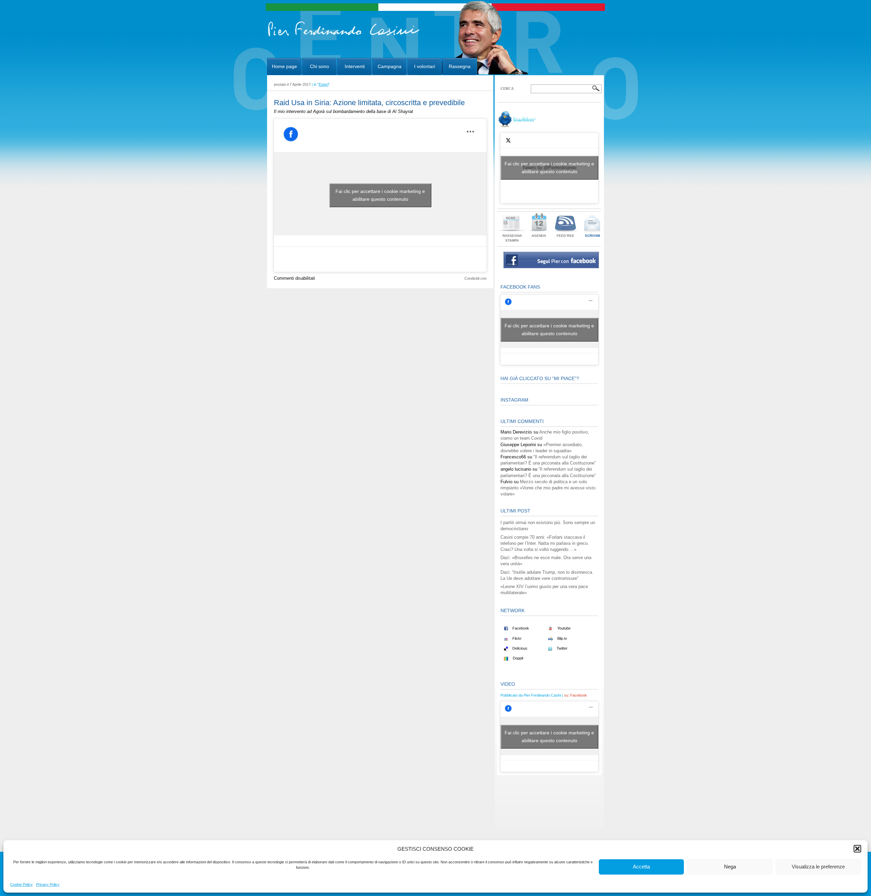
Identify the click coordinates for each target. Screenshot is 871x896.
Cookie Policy (21, 884)
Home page (284, 66)
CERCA (507, 88)
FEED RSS (565, 236)
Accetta (641, 866)
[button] (857, 848)
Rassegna (460, 66)
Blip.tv (561, 638)
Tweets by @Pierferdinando (549, 167)
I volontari (424, 66)
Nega (730, 866)
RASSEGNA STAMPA (512, 238)
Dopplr (518, 658)
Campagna (389, 66)
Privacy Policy (48, 884)
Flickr (516, 638)
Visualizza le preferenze (818, 866)
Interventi (355, 66)
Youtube (563, 628)
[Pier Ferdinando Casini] (344, 37)
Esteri (323, 84)
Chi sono (319, 66)
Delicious (519, 648)
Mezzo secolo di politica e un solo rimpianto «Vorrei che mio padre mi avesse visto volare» (547, 487)
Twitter (562, 648)
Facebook (520, 628)
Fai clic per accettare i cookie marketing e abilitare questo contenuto (380, 195)
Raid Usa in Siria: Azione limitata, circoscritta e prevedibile (369, 102)
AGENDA (538, 236)
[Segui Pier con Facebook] (551, 266)
